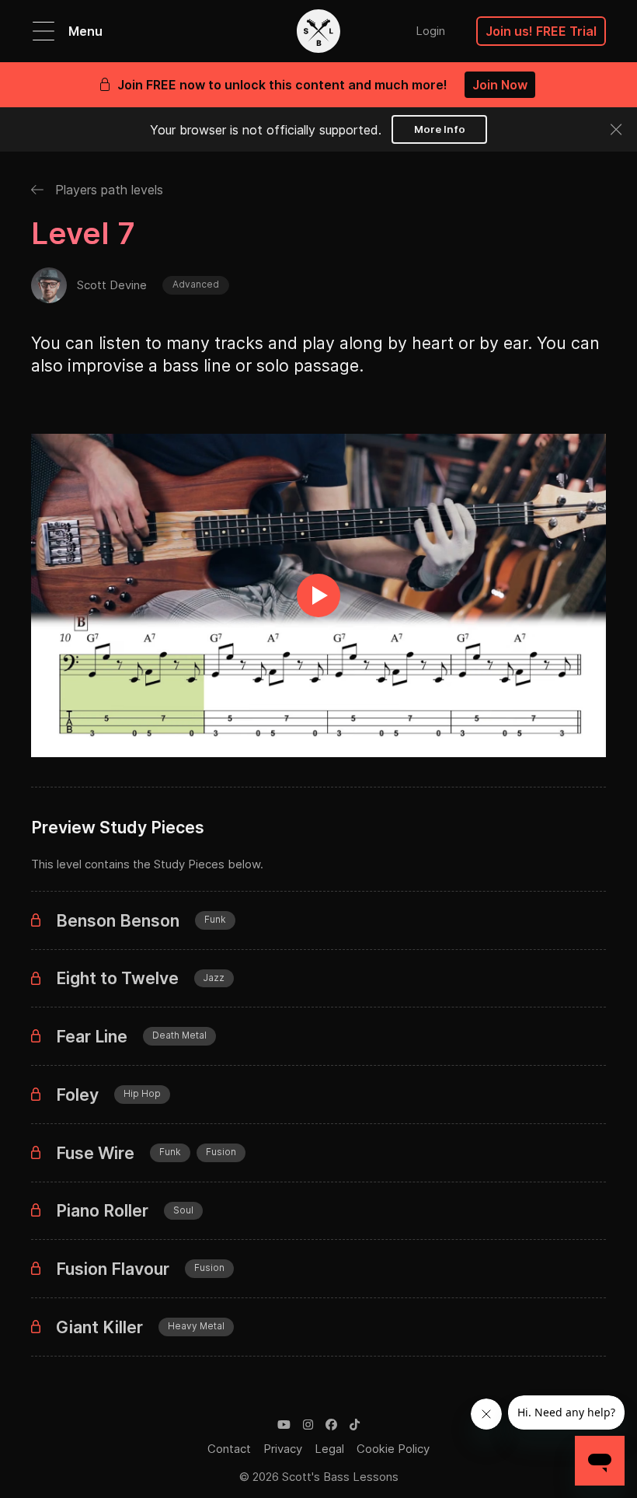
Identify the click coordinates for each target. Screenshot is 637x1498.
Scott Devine (112, 285)
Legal (329, 1448)
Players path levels (107, 189)
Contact (229, 1448)
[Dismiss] (616, 129)
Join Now (499, 85)
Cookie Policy (393, 1448)
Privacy (282, 1448)
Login (430, 30)
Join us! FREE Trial (541, 31)
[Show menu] (43, 31)
